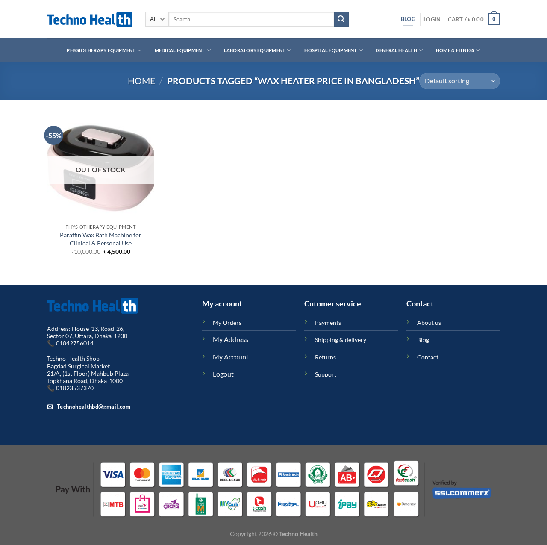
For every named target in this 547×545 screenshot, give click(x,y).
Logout (223, 374)
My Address (230, 339)
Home (141, 80)
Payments (328, 322)
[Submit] (341, 19)
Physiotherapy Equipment (101, 50)
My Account (231, 357)
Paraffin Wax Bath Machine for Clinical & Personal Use (100, 239)
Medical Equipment (180, 50)
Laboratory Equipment (254, 50)
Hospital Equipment (330, 50)
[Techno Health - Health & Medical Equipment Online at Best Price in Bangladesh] (89, 19)
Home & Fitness (455, 50)
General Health (396, 50)
